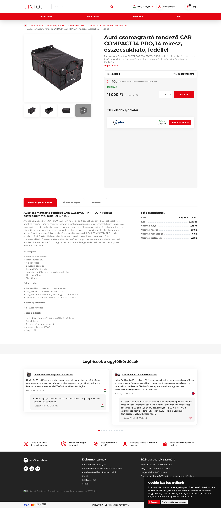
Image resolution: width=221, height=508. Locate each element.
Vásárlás (184, 94)
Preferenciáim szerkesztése (174, 502)
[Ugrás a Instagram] (31, 468)
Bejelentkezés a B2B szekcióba (156, 464)
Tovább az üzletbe (180, 122)
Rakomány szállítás (77, 25)
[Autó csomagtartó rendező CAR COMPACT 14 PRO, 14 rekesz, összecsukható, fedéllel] (57, 68)
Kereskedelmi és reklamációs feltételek (102, 468)
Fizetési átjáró (89, 480)
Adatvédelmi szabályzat (94, 464)
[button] (99, 430)
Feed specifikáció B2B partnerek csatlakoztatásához (167, 476)
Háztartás (138, 16)
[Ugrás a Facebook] (26, 468)
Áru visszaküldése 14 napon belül (99, 472)
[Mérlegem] (160, 7)
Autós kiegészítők (55, 25)
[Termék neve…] (83, 6)
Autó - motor (46, 16)
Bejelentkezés (169, 6)
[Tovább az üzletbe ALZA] (118, 122)
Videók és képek (71, 202)
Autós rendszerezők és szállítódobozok (109, 25)
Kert (179, 16)
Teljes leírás (110, 65)
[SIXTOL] (34, 6)
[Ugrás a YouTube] (37, 468)
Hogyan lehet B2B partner (154, 472)
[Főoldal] (25, 25)
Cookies (86, 476)
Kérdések (97, 202)
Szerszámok (93, 16)
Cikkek (85, 484)
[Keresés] (112, 7)
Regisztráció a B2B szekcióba (155, 468)
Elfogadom (154, 502)
